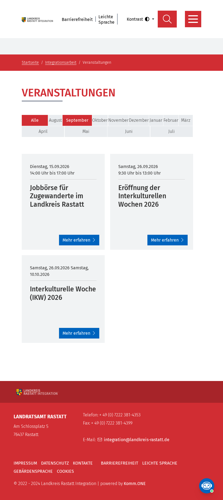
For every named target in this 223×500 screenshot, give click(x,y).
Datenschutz (55, 463)
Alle (35, 120)
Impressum (25, 463)
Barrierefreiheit (77, 19)
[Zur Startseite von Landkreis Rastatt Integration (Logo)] (38, 19)
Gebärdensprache (33, 471)
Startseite (30, 62)
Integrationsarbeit (60, 62)
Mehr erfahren (76, 240)
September (77, 120)
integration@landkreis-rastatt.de (136, 439)
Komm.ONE (135, 483)
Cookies (65, 471)
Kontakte (83, 463)
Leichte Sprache (106, 19)
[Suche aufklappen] (167, 19)
